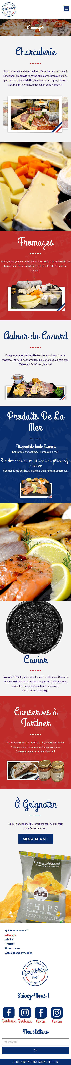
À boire (9, 939)
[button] (66, 8)
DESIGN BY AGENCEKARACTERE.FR (35, 1061)
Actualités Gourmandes (18, 952)
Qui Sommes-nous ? (16, 930)
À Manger (10, 935)
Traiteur (10, 944)
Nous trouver (12, 948)
